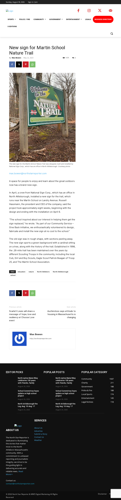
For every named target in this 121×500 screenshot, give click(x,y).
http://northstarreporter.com (40, 338)
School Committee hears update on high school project (28, 393)
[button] (111, 33)
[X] (19, 64)
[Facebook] (78, 11)
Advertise (38, 431)
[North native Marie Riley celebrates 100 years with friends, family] (11, 380)
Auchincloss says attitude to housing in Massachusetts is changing (61, 314)
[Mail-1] (110, 11)
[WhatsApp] (32, 64)
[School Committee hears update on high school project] (11, 393)
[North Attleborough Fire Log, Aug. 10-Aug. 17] (11, 406)
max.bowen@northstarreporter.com (28, 173)
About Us (38, 428)
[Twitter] (99, 11)
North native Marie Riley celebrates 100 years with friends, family (28, 380)
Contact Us (39, 437)
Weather (38, 440)
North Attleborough (60, 272)
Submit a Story (40, 434)
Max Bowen (16, 58)
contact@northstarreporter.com (20, 483)
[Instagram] (89, 11)
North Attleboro (43, 272)
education (21, 272)
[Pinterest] (26, 64)
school (12, 275)
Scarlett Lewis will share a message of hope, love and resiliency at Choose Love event (22, 316)
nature (31, 272)
